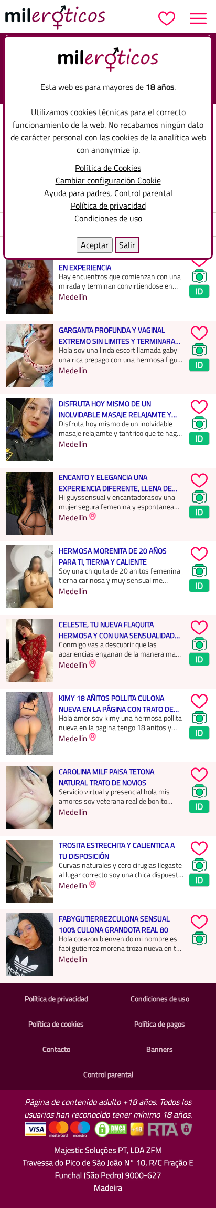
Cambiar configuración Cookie (108, 180)
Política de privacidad (108, 205)
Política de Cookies (108, 167)
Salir (127, 245)
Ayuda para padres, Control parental (108, 193)
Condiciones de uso (108, 218)
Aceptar (95, 245)
